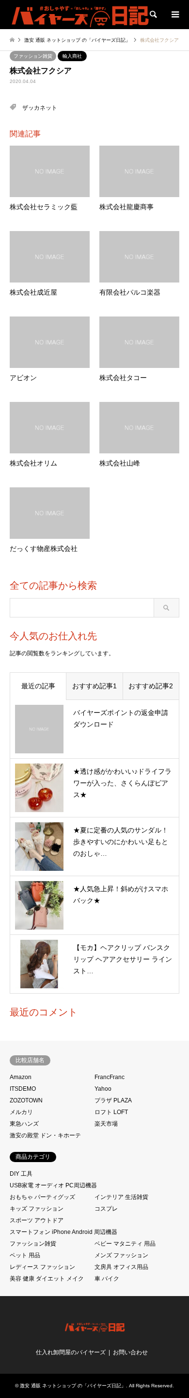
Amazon (21, 1077)
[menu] (174, 14)
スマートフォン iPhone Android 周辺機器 (63, 1232)
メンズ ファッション (121, 1255)
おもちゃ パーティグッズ (42, 1197)
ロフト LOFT (111, 1112)
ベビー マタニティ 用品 (125, 1243)
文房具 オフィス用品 (121, 1267)
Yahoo (102, 1088)
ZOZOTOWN (26, 1100)
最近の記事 (38, 686)
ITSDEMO (23, 1088)
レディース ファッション (42, 1267)
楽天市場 (106, 1123)
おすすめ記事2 (150, 686)
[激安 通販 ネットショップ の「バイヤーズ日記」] (81, 14)
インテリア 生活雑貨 (121, 1197)
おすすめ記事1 (94, 686)
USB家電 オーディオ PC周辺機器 (53, 1185)
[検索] (152, 14)
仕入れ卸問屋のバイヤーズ (71, 1352)
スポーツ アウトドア (36, 1220)
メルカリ (21, 1112)
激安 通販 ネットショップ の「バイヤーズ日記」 (73, 1385)
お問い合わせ (130, 1352)
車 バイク (106, 1278)
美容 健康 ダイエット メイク (47, 1278)
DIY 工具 (21, 1173)
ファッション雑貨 (33, 56)
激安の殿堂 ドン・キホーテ (45, 1135)
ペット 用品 (25, 1255)
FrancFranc (109, 1077)
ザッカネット (39, 107)
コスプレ (106, 1208)
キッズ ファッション (36, 1208)
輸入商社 (72, 56)
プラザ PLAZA (113, 1100)
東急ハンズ (24, 1123)
